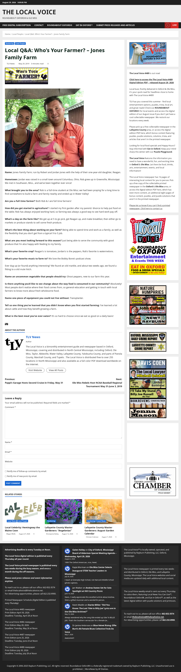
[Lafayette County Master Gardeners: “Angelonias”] (63, 511)
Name (8, 442)
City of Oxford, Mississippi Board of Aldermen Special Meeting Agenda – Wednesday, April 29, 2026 (90, 553)
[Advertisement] (152, 443)
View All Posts (56, 370)
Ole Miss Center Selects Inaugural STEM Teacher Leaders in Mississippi (88, 570)
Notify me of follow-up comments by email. (27, 471)
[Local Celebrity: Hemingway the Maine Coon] (23, 511)
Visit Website (35, 370)
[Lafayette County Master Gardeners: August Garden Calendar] (103, 511)
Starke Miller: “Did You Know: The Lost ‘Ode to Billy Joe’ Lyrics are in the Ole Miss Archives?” (90, 608)
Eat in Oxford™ (84, 25)
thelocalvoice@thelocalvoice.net (148, 617)
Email (8, 452)
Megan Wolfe (11, 534)
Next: (97, 383)
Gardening (10, 43)
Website (8, 461)
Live (175, 25)
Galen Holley (78, 549)
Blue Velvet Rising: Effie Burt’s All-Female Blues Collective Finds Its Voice (90, 628)
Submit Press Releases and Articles (115, 25)
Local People (20, 43)
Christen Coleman (92, 537)
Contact (38, 25)
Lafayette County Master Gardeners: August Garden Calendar (99, 530)
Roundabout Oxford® (59, 25)
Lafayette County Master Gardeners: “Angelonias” (59, 529)
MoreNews (90, 669)
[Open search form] (162, 25)
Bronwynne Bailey (52, 534)
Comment (10, 407)
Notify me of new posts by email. (22, 476)
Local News (12, 521)
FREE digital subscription (16, 25)
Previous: (34, 381)
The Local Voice (29, 12)
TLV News (11, 63)
